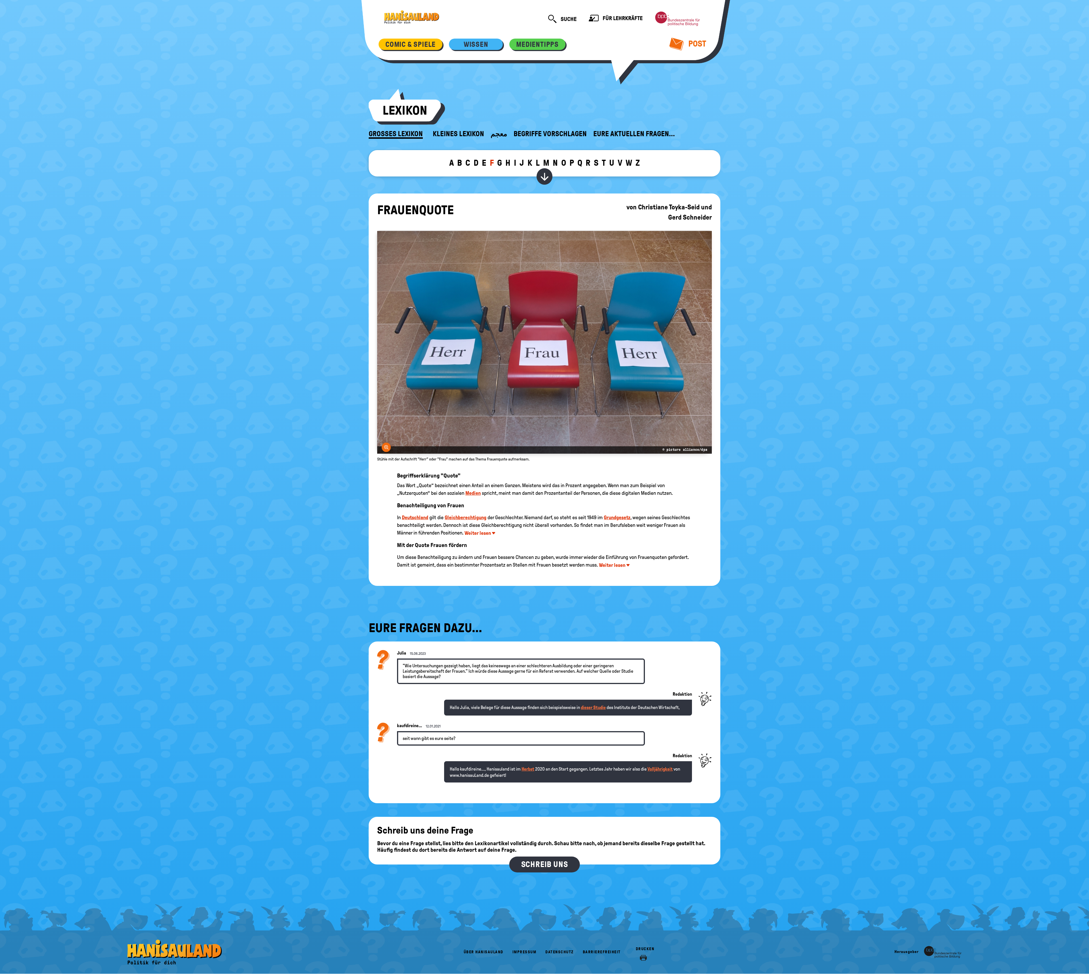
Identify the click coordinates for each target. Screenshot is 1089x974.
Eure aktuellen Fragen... (634, 134)
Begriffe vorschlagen (550, 134)
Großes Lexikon (396, 134)
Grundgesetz (617, 517)
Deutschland (415, 517)
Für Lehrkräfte (622, 18)
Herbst (528, 769)
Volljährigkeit (660, 769)
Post (696, 43)
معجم (499, 134)
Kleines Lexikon (458, 134)
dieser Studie (593, 707)
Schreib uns (544, 864)
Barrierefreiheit (602, 952)
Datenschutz (559, 952)
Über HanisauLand (483, 952)
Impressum (524, 952)
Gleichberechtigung (465, 517)
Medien (473, 493)
